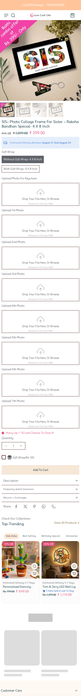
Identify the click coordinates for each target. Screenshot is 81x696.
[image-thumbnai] (7, 110)
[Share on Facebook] (16, 506)
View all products (65, 522)
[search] (12, 15)
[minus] (6, 445)
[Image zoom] (40, 60)
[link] (78, 523)
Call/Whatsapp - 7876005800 (40, 5)
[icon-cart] (72, 15)
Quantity (8, 438)
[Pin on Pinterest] (34, 506)
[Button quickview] (29, 566)
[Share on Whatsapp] (43, 506)
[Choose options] (29, 573)
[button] (40, 470)
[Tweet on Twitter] (25, 506)
